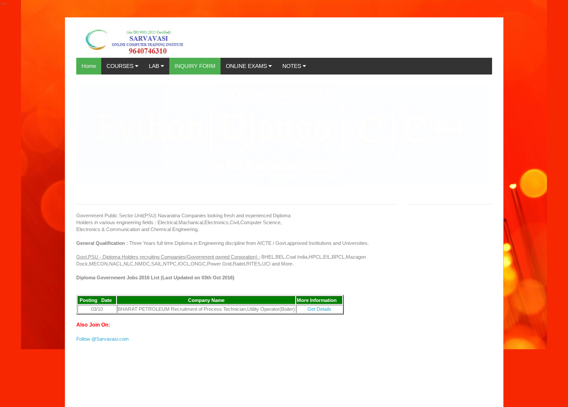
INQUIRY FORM (195, 66)
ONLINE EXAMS (247, 66)
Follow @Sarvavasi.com (102, 339)
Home (89, 66)
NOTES (292, 66)
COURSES (120, 66)
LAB (155, 66)
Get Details (319, 309)
